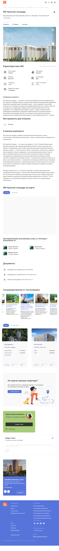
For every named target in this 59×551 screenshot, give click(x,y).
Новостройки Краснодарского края (42, 518)
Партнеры (13, 528)
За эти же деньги (15, 325)
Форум (16, 24)
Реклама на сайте (15, 535)
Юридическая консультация (18, 513)
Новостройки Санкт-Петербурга (41, 513)
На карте (8, 18)
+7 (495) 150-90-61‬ (14, 391)
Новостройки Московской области (42, 510)
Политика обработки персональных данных (26, 540)
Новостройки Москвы (38, 506)
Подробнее (20, 492)
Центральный (38, 344)
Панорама (14, 192)
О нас (12, 523)
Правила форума (15, 530)
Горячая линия (14, 510)
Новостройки (14, 506)
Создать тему (19, 424)
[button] (8, 491)
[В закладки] (54, 12)
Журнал (13, 508)
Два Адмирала (9, 344)
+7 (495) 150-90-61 (38, 530)
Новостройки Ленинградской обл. (42, 515)
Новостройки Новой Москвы (40, 508)
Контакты (13, 525)
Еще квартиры (8, 355)
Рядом (6, 325)
